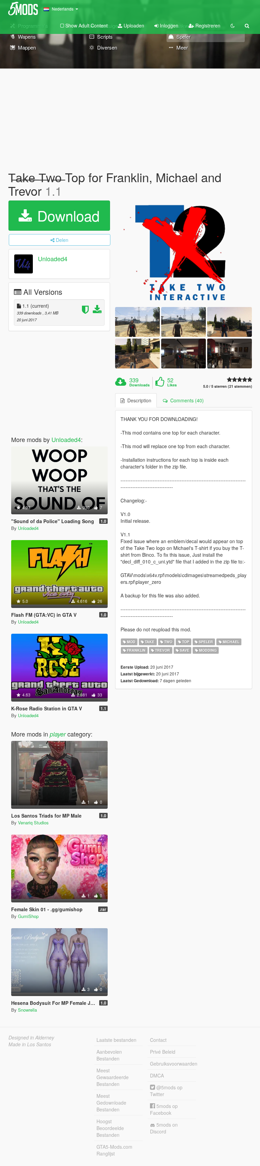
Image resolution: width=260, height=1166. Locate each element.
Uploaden (133, 25)
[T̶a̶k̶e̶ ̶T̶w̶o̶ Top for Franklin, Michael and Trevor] (183, 252)
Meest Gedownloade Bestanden (111, 1102)
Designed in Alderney (31, 1037)
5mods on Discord (164, 1128)
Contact (158, 1039)
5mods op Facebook (164, 1109)
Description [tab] (138, 400)
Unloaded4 (52, 258)
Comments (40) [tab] (186, 400)
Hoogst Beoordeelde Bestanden (110, 1128)
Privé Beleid (162, 1051)
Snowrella (27, 1010)
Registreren (207, 25)
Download (66, 215)
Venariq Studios (33, 822)
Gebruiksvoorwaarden (173, 1063)
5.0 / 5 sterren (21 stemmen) (227, 386)
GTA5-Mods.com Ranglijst (114, 1150)
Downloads (139, 385)
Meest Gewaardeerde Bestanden (112, 1077)
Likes (172, 385)
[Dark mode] (232, 25)
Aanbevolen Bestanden (109, 1055)
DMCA (157, 1075)
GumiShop (28, 916)
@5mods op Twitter (166, 1090)
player (58, 734)
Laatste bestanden (116, 1039)
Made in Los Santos (29, 1044)
